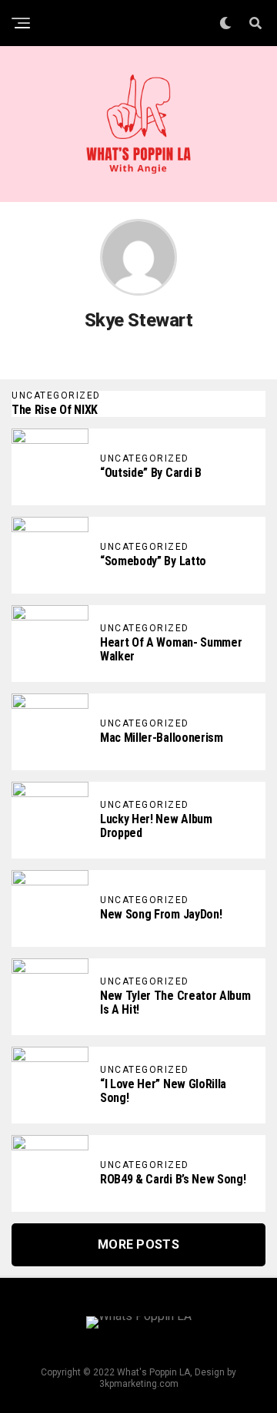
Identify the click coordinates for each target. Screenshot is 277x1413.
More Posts (138, 1244)
